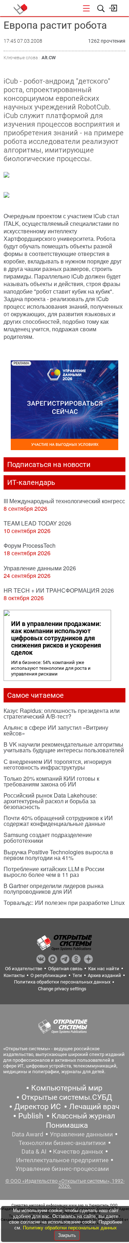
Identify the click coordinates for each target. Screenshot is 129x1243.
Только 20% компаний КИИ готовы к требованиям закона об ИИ (51, 781)
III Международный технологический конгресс (64, 501)
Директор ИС (37, 1106)
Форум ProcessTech (30, 545)
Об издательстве (23, 968)
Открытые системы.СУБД (67, 1097)
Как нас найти (103, 968)
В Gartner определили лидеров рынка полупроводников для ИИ (54, 889)
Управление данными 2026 (40, 568)
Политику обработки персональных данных (70, 1227)
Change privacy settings (62, 988)
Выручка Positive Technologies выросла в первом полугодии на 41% (58, 855)
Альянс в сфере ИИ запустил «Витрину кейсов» (56, 730)
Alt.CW (49, 57)
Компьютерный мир (66, 1088)
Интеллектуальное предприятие (62, 1160)
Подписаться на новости (49, 464)
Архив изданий (104, 975)
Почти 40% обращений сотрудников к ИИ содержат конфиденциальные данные (58, 821)
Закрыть (67, 1235)
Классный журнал (83, 1116)
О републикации (48, 975)
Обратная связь (65, 968)
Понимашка (67, 1125)
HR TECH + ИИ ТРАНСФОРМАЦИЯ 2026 (59, 590)
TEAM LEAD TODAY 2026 (37, 523)
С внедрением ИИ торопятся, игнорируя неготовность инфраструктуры (57, 764)
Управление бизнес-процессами (62, 1168)
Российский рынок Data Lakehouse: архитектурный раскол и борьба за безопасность (50, 801)
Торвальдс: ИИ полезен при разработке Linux (64, 902)
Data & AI (34, 1151)
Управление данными (81, 1134)
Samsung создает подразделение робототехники (48, 838)
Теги (77, 975)
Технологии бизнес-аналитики (62, 1142)
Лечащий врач (94, 1106)
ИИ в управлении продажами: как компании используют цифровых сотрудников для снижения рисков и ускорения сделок (56, 638)
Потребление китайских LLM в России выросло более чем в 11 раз (54, 872)
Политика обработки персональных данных (62, 982)
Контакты (14, 975)
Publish (30, 1116)
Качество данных (78, 1151)
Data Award (27, 1134)
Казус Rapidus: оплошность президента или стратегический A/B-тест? (62, 713)
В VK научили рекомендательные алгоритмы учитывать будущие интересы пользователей (64, 747)
